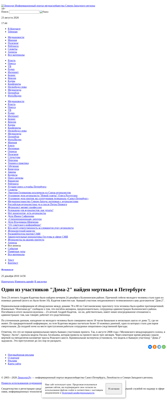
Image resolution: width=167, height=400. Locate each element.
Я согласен (113, 389)
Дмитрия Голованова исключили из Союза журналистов (39, 192)
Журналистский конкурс (21, 230)
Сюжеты (12, 49)
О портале (13, 357)
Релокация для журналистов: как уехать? (30, 210)
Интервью (13, 148)
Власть (11, 60)
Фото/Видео (14, 95)
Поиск (4, 11)
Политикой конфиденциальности (78, 392)
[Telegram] (159, 347)
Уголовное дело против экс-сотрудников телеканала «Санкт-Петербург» (48, 198)
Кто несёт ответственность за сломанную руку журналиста (41, 227)
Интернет (13, 72)
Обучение (13, 166)
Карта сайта (14, 363)
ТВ (9, 66)
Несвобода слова (17, 87)
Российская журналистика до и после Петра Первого (37, 204)
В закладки (40, 281)
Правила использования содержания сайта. (25, 383)
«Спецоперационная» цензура (25, 219)
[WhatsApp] (164, 347)
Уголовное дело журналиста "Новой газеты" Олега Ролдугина (42, 195)
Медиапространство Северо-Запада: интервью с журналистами (43, 201)
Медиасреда (14, 89)
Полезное (13, 43)
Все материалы (16, 54)
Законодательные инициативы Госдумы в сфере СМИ (38, 236)
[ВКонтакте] (150, 347)
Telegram (12, 31)
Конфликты (14, 84)
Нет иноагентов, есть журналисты (27, 213)
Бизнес (11, 75)
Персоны (13, 160)
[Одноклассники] (155, 347)
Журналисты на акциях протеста (26, 239)
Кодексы (12, 175)
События (13, 248)
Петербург (13, 92)
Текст (11, 260)
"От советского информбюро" (24, 225)
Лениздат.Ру (24, 377)
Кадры (11, 81)
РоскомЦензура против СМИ (24, 233)
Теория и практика (18, 163)
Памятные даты (16, 251)
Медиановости (16, 37)
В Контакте (14, 28)
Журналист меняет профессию (25, 207)
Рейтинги (13, 46)
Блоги (11, 145)
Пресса (12, 63)
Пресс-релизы (15, 177)
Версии (12, 78)
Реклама (12, 360)
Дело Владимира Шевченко (23, 222)
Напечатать (7, 281)
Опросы (12, 151)
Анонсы (12, 52)
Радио (11, 69)
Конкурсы (13, 169)
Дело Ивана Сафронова (21, 216)
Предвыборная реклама (21, 354)
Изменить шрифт (24, 281)
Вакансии (13, 180)
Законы (12, 172)
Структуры (14, 157)
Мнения (12, 40)
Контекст (13, 262)
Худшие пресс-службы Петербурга (27, 186)
